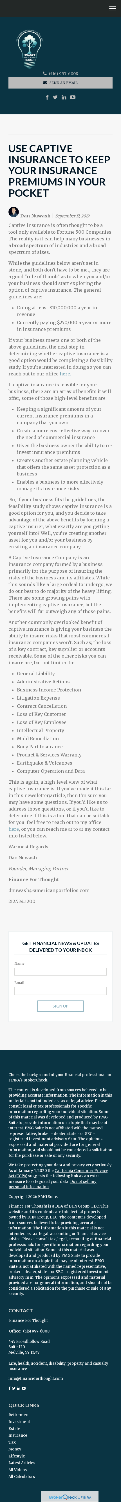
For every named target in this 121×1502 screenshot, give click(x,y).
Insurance (17, 1435)
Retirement (19, 1415)
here (13, 829)
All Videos (17, 1470)
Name (19, 963)
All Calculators (21, 1476)
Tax (12, 1442)
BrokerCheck (35, 1080)
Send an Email (64, 83)
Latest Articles (21, 1463)
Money (14, 1449)
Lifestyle (16, 1456)
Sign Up (60, 1006)
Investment (19, 1421)
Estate (14, 1428)
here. (65, 374)
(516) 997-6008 (63, 73)
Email (19, 983)
